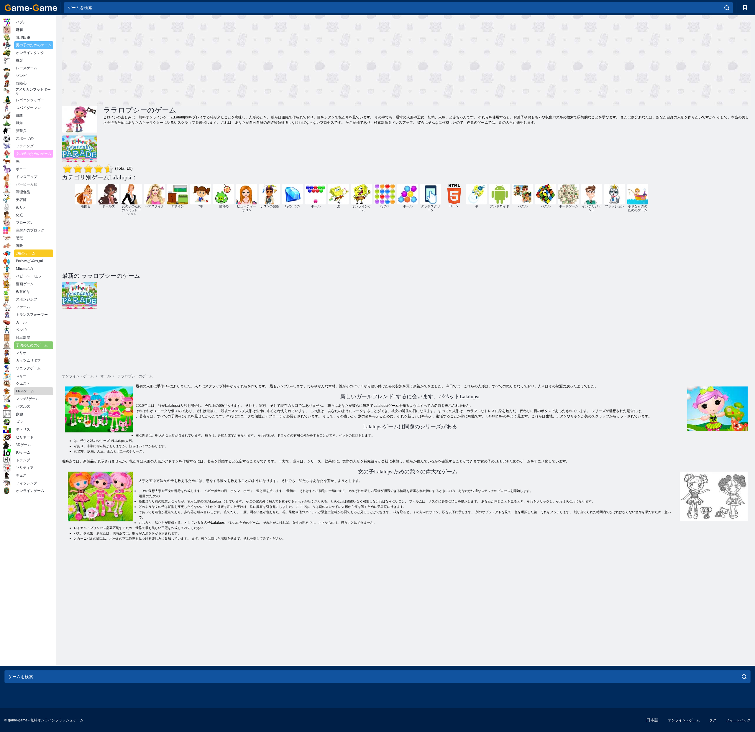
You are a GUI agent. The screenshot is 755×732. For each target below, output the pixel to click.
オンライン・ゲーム (684, 720)
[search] (726, 7)
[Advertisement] (234, 60)
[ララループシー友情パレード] (79, 149)
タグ (712, 720)
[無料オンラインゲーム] (31, 7)
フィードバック (738, 720)
